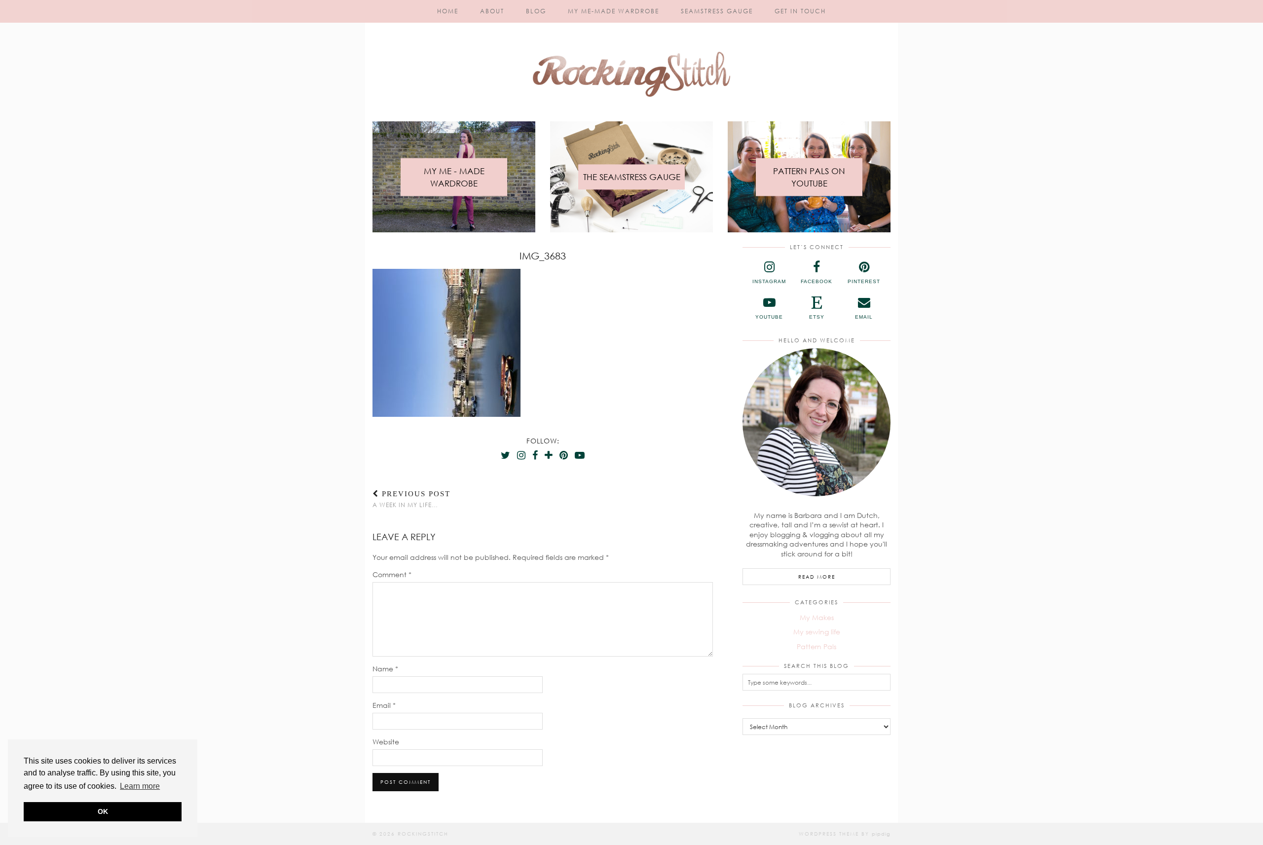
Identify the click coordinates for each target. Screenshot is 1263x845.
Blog (536, 11)
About (492, 11)
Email (384, 705)
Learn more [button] (140, 786)
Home (447, 11)
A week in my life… (411, 499)
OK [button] (103, 811)
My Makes (817, 617)
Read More (816, 577)
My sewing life (816, 631)
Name (385, 668)
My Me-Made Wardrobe (613, 11)
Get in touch (800, 11)
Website (385, 741)
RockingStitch (423, 834)
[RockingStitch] (631, 53)
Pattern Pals (816, 646)
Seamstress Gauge (717, 11)
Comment (391, 574)
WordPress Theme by (845, 834)
